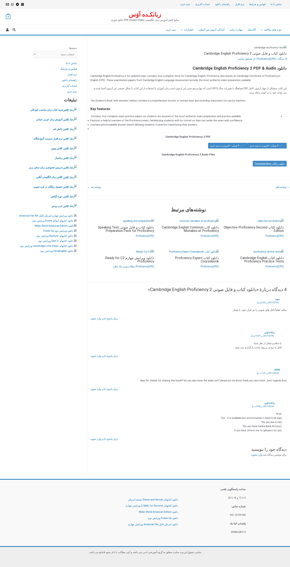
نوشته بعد (94, 187)
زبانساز (58, 157)
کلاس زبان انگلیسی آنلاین (49, 177)
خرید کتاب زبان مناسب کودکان (47, 109)
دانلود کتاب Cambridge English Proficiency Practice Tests (262, 259)
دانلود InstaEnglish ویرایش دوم (56, 251)
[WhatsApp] (12, 4)
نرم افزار (239, 4)
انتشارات (188, 29)
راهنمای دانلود (222, 4)
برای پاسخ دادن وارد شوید (104, 318)
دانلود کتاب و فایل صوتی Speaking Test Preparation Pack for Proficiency (126, 229)
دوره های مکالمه (273, 29)
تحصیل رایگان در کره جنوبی (47, 186)
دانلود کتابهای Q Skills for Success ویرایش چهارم (152, 505)
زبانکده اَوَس (269, 332)
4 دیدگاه (282, 58)
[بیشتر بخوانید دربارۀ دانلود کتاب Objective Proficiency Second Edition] (271, 220)
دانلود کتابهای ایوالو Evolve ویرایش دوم (52, 220)
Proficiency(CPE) (266, 58)
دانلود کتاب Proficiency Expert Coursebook (197, 259)
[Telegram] (17, 4)
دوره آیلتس (56, 196)
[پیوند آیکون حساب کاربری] (7, 29)
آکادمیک (252, 29)
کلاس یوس (57, 148)
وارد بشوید (256, 454)
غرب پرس (57, 205)
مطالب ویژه (129, 266)
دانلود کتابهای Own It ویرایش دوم (55, 240)
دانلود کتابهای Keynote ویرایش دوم (54, 235)
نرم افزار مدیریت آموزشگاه (48, 138)
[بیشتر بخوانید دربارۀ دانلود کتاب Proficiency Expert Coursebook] (194, 251)
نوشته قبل (283, 187)
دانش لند (57, 129)
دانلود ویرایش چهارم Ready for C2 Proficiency (129, 259)
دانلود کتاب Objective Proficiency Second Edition (254, 229)
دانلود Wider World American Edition (54, 225)
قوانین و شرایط (257, 4)
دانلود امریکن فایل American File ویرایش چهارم (153, 524)
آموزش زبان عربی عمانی (49, 119)
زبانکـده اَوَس (145, 14)
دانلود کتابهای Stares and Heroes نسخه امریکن (153, 499)
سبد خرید (185, 4)
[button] (262, 30)
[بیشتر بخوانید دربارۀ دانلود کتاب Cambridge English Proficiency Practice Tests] (269, 251)
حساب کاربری (202, 4)
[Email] (7, 4)
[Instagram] (22, 4)
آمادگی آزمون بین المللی (211, 29)
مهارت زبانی (236, 29)
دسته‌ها (73, 48)
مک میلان (117, 266)
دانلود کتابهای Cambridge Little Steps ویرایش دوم (46, 245)
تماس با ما (276, 4)
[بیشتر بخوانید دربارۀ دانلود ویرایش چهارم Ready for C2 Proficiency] (145, 251)
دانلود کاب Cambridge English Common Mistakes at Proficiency (190, 229)
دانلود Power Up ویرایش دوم (163, 518)
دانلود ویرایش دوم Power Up (58, 230)
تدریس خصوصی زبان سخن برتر (45, 167)
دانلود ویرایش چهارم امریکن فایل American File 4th (46, 215)
